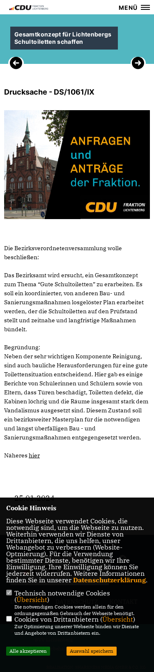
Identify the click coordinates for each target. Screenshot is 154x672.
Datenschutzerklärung (109, 580)
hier (34, 455)
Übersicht (31, 599)
